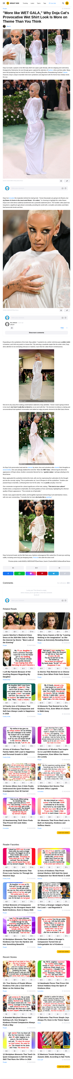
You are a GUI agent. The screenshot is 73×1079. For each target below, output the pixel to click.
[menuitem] (25, 3)
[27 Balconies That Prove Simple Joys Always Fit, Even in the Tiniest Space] (54, 1004)
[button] (13, 568)
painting (48, 497)
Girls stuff (40, 1059)
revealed (11, 198)
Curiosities (40, 791)
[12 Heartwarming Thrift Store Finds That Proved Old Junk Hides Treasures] (19, 807)
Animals (40, 878)
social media (7, 470)
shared (57, 467)
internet (30, 467)
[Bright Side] (12, 3)
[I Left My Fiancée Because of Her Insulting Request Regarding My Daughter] (19, 658)
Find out (35, 557)
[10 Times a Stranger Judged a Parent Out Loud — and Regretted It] (54, 891)
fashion (50, 70)
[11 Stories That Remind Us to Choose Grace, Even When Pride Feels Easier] (54, 658)
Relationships (6, 679)
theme (65, 72)
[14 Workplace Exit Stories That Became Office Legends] (54, 772)
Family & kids (6, 716)
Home (39, 1023)
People (5, 8)
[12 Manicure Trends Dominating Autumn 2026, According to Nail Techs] (54, 1040)
